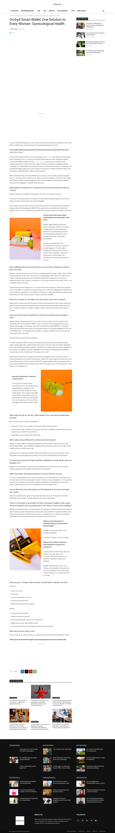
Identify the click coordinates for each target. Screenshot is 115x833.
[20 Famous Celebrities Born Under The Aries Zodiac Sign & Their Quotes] (80, 26)
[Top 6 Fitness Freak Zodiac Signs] (47, 751)
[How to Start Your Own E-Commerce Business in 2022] (47, 784)
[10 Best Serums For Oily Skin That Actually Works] (14, 784)
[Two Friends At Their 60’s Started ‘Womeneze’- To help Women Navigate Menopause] (19, 692)
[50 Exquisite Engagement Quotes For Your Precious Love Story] (80, 44)
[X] (26, 671)
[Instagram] (82, 820)
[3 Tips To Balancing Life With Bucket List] (14, 768)
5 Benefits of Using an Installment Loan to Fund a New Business (62, 800)
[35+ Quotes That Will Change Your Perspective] (80, 751)
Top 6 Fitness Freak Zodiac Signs (62, 749)
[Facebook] (22, 671)
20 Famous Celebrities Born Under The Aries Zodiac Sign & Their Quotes (94, 25)
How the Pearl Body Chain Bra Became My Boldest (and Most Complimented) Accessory (95, 800)
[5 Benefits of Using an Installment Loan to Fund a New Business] (47, 801)
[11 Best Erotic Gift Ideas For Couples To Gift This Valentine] (14, 792)
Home (11, 16)
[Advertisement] (41, 127)
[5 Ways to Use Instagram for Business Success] (47, 792)
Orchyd (49, 157)
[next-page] (13, 734)
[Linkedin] (87, 820)
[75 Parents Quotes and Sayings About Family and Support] (80, 53)
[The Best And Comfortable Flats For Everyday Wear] (14, 801)
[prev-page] (11, 734)
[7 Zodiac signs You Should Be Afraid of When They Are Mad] (47, 768)
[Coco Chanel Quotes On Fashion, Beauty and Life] (80, 35)
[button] (103, 11)
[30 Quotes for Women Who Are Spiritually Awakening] (80, 768)
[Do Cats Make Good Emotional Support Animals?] (14, 760)
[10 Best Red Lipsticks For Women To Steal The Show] (80, 792)
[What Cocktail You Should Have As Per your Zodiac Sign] (47, 760)
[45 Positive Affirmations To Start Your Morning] (80, 760)
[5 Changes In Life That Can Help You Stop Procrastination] (14, 751)
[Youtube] (96, 820)
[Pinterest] (31, 671)
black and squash (39, 161)
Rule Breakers (17, 16)
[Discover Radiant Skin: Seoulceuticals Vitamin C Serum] (80, 784)
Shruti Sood (14, 29)
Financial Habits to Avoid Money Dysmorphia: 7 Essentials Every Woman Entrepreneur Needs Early (61, 726)
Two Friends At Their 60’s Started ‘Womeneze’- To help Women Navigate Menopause (18, 702)
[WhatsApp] (35, 671)
